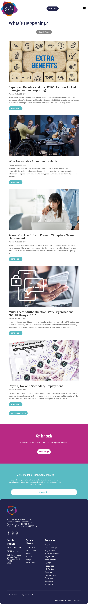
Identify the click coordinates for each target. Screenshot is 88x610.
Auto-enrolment (52, 553)
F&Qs (28, 559)
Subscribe (44, 492)
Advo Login (52, 8)
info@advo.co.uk (59, 442)
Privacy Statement (63, 600)
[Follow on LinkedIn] (16, 533)
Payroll (48, 544)
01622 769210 (43, 442)
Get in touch (31, 550)
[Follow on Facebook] (8, 533)
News (28, 553)
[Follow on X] (12, 533)
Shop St (29, 556)
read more (16, 108)
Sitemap (77, 600)
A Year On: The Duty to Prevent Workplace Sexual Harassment (42, 236)
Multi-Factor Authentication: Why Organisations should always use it (41, 313)
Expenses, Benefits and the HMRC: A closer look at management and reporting (42, 88)
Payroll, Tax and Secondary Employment (36, 386)
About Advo (31, 547)
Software (49, 584)
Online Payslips (51, 547)
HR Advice (49, 569)
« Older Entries (18, 413)
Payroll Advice (51, 550)
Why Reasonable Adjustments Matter (34, 161)
